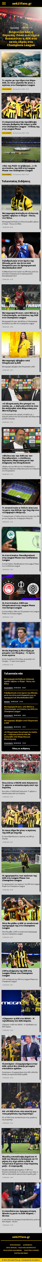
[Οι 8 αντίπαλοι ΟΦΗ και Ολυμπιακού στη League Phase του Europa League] (21, 587)
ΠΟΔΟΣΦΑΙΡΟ (6, 89)
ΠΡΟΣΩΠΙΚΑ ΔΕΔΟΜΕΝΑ (12, 1250)
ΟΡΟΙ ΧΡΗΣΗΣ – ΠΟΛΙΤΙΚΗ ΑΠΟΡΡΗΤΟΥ (21, 1248)
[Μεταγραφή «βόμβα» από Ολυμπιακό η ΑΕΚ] (21, 345)
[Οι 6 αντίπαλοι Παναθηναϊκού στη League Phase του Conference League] (21, 540)
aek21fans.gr (21, 1237)
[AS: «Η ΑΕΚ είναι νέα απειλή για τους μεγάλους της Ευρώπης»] (21, 1095)
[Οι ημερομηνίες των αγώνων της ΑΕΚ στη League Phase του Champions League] (21, 860)
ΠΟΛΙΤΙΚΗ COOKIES (31, 1250)
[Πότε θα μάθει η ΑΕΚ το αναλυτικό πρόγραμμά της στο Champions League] (21, 907)
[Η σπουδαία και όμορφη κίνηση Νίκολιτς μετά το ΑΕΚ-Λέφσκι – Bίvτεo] (21, 1195)
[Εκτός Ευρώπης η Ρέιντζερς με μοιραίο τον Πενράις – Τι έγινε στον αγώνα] (21, 635)
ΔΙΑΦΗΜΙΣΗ (27, 1245)
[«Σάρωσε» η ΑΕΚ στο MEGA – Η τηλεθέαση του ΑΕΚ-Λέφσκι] (21, 1003)
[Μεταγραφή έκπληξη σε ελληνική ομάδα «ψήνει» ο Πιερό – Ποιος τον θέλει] (21, 197)
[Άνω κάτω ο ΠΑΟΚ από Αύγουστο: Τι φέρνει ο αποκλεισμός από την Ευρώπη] (21, 767)
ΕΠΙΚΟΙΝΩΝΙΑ (15, 1245)
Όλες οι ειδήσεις (21, 748)
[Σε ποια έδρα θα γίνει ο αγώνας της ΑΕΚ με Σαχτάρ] (21, 815)
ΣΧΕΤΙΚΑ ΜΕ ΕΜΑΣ (21, 1253)
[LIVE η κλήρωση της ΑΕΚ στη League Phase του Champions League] (21, 955)
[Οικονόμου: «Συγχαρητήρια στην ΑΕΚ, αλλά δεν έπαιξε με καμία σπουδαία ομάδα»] (21, 1048)
